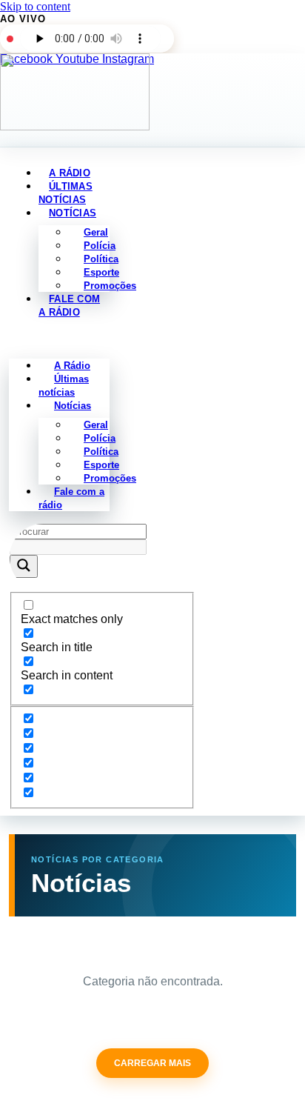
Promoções (110, 285)
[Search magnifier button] (24, 566)
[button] (59, 338)
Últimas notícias (63, 385)
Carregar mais (152, 1063)
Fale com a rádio (69, 305)
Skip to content (35, 6)
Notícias (72, 213)
